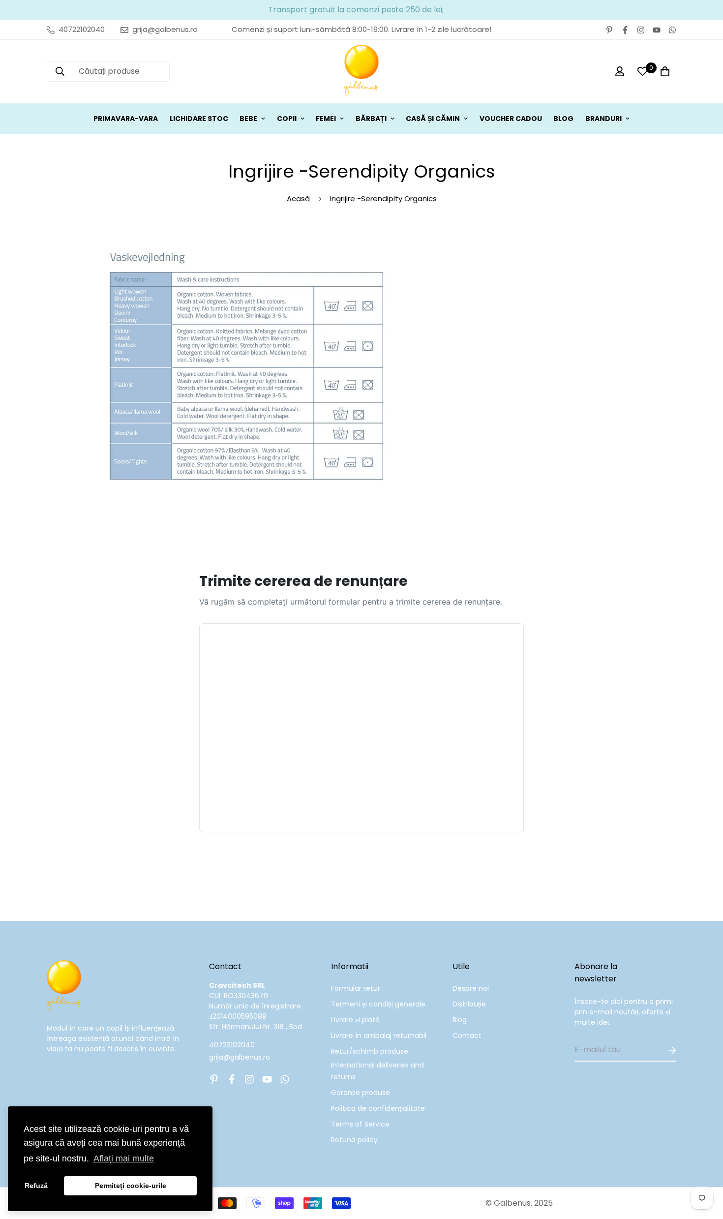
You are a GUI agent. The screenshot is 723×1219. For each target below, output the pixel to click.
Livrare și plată (355, 1020)
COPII (287, 118)
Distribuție (469, 1004)
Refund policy (354, 1140)
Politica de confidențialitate (378, 1108)
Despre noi (470, 988)
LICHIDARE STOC (199, 118)
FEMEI (326, 118)
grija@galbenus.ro (239, 1057)
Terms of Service (360, 1124)
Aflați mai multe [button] (123, 1158)
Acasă (298, 198)
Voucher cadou (511, 118)
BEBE (248, 118)
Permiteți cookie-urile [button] (130, 1185)
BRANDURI (603, 118)
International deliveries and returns (377, 1071)
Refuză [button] (36, 1185)
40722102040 (232, 1045)
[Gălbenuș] (361, 71)
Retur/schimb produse (369, 1051)
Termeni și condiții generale (378, 1004)
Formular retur (355, 988)
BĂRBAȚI (371, 118)
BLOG (563, 118)
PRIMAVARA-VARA (125, 118)
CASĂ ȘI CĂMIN (433, 118)
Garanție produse (360, 1092)
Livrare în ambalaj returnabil (378, 1035)
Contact (467, 1035)
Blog (459, 1020)
